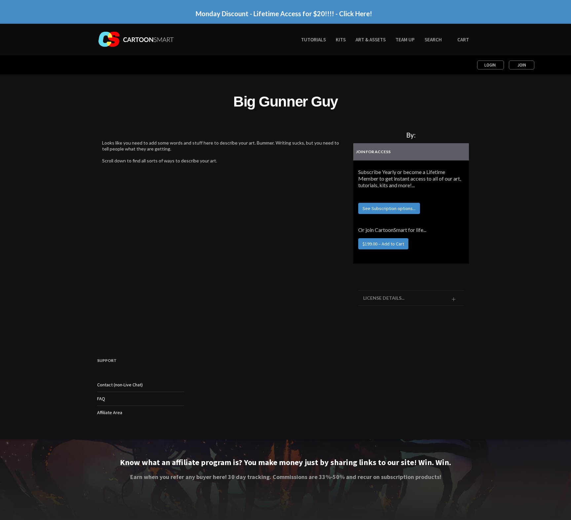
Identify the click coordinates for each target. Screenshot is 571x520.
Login (490, 65)
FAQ (101, 399)
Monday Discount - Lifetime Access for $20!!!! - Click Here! (284, 14)
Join (522, 65)
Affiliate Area (109, 412)
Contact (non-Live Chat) (120, 385)
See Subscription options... (389, 208)
